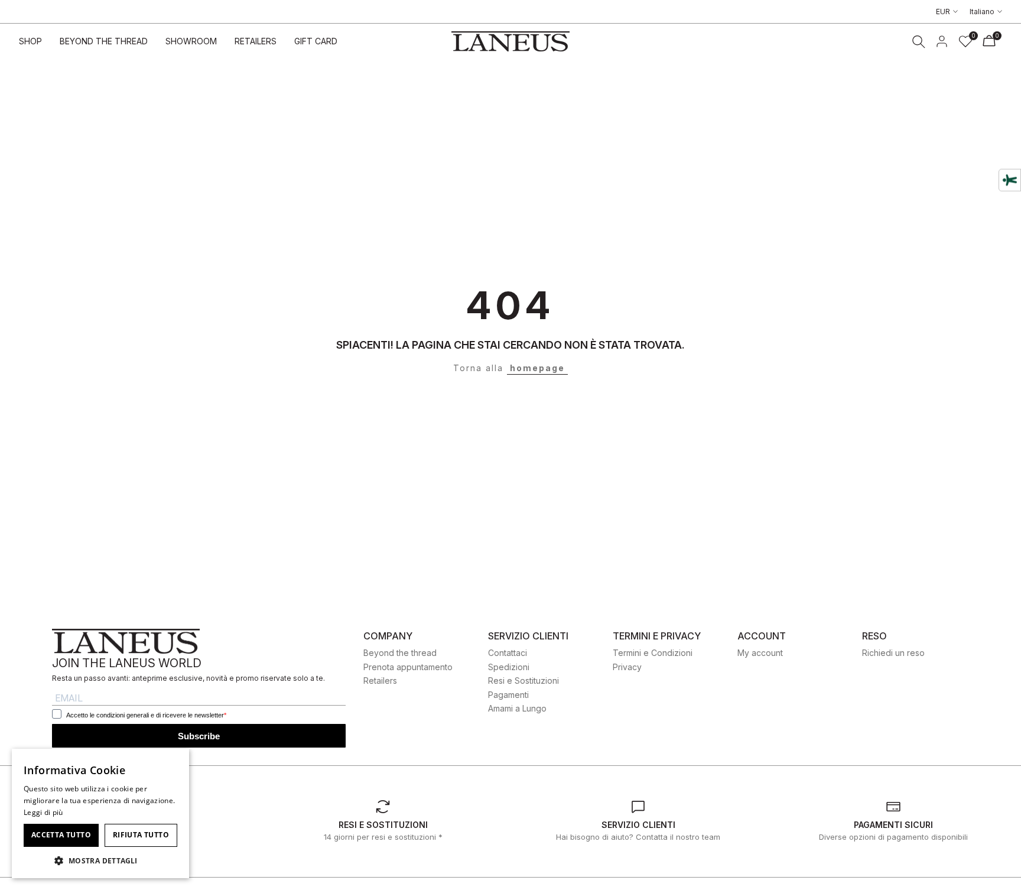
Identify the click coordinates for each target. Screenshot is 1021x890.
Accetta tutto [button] (61, 835)
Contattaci (507, 653)
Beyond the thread (400, 653)
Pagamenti (508, 695)
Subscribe (199, 736)
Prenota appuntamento (408, 667)
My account (760, 653)
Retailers (380, 680)
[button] (100, 860)
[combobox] (174, 763)
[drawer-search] (918, 41)
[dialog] (100, 813)
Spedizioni (508, 667)
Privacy (627, 667)
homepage (537, 368)
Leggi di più (43, 812)
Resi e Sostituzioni (523, 680)
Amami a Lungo (517, 708)
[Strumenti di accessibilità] (1010, 179)
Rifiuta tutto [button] (141, 835)
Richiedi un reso (893, 653)
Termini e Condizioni (652, 653)
